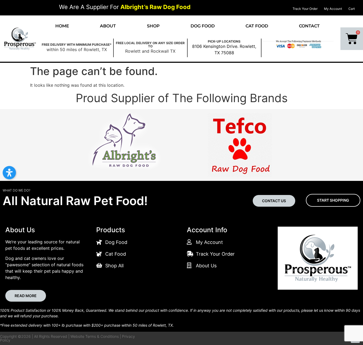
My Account (333, 9)
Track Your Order (305, 9)
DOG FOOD (203, 25)
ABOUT (108, 25)
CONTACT (309, 25)
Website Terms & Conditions (94, 336)
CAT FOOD (257, 25)
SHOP (153, 25)
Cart (351, 9)
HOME (62, 25)
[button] (9, 172)
